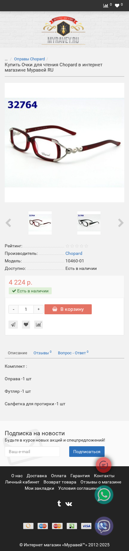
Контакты (104, 475)
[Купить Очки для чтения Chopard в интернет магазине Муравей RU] (64, 142)
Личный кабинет (22, 481)
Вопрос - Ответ (73, 352)
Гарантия (80, 475)
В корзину (72, 309)
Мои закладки (39, 488)
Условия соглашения (79, 488)
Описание (17, 353)
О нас (17, 475)
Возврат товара (60, 481)
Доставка (37, 475)
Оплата (59, 475)
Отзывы (43, 352)
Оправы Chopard (29, 59)
